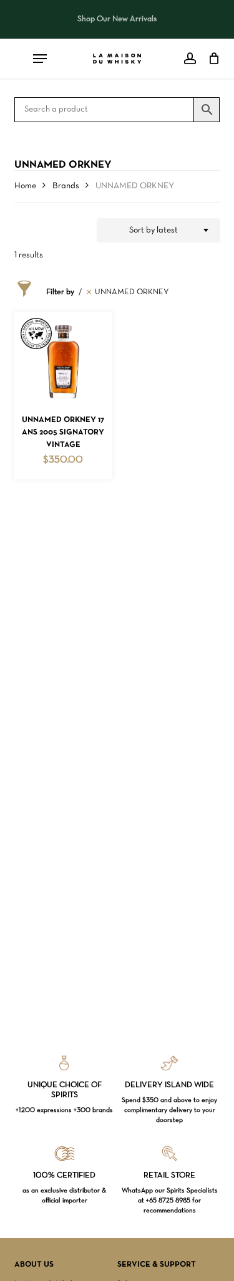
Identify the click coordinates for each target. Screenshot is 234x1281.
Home (25, 186)
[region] (117, 19)
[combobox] (158, 230)
